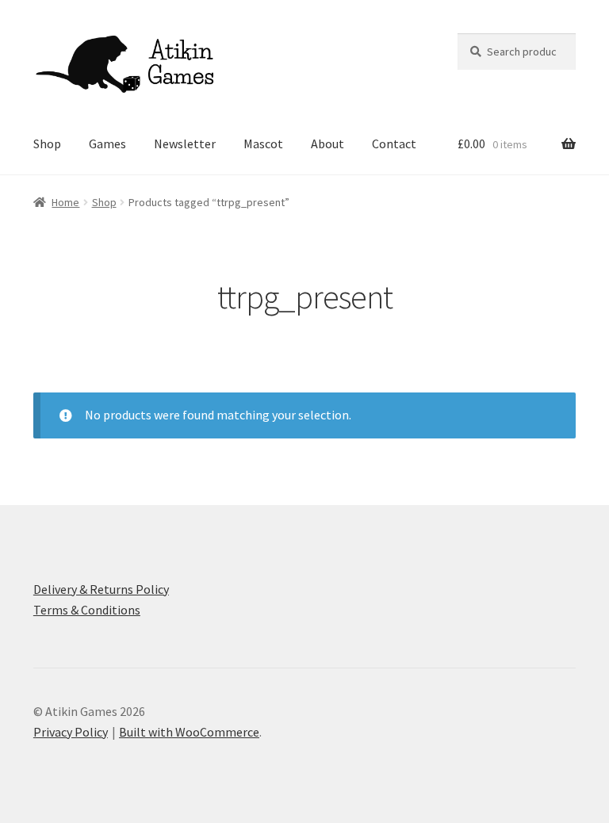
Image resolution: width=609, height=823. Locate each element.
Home (65, 202)
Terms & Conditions (86, 610)
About (327, 143)
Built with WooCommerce (189, 732)
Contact (394, 143)
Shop (47, 143)
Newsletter (185, 143)
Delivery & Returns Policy (101, 589)
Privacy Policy (70, 732)
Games (107, 143)
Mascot (263, 143)
